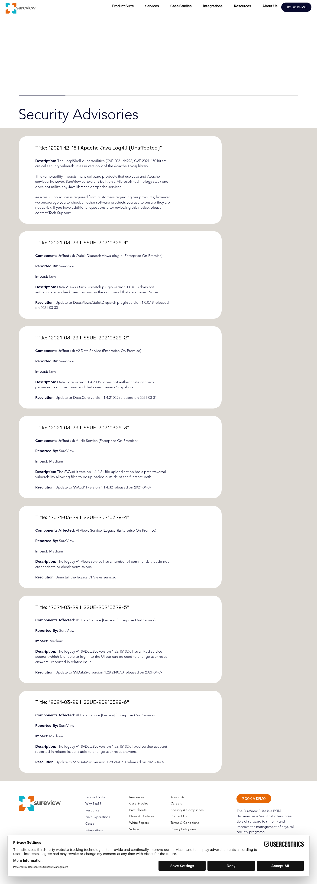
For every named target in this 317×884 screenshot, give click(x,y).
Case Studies (138, 803)
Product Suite (95, 797)
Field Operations (97, 817)
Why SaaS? (93, 803)
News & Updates (141, 816)
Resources (136, 797)
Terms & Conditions (185, 822)
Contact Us (179, 816)
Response (92, 810)
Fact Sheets (137, 810)
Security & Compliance (187, 810)
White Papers (139, 822)
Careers (176, 803)
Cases (89, 823)
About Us (177, 797)
